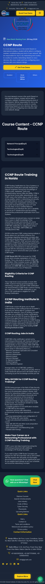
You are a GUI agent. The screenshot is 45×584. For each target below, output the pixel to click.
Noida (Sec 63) (16, 3)
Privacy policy (22, 529)
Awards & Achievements (22, 499)
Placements (22, 509)
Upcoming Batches (22, 511)
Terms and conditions (22, 524)
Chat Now (35, 481)
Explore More (22, 576)
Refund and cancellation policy (22, 527)
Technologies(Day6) (15, 149)
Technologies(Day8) (15, 155)
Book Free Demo (25, 13)
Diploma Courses (22, 496)
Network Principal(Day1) (16, 144)
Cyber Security (22, 506)
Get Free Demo (24, 67)
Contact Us (22, 522)
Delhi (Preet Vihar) (30, 3)
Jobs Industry (22, 501)
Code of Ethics (22, 504)
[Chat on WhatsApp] (40, 579)
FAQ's (23, 519)
